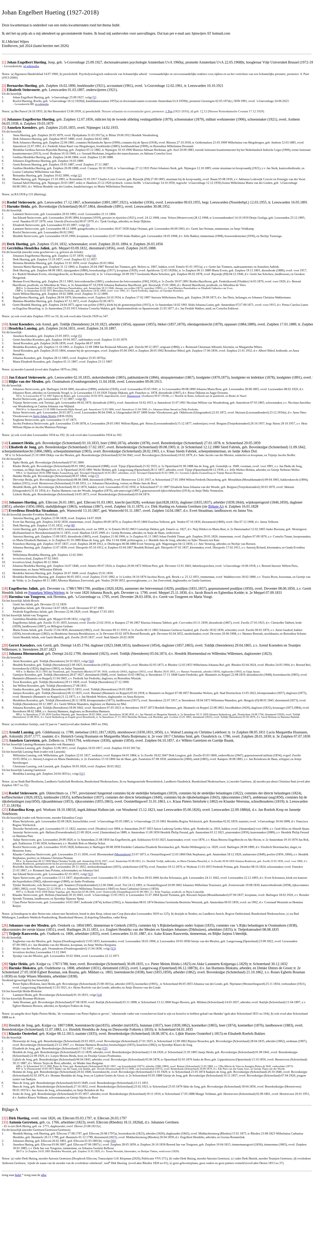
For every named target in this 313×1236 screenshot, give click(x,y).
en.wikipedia (42, 104)
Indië (18, 1175)
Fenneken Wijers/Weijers (46, 593)
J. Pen (169, 111)
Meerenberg (122, 854)
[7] (97, 476)
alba (43, 1175)
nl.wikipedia (31, 66)
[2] (79, 175)
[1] (94, 97)
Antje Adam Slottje (44, 416)
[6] (84, 399)
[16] (113, 1140)
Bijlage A (215, 506)
